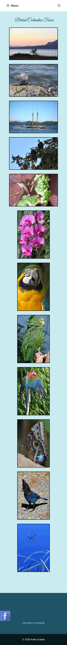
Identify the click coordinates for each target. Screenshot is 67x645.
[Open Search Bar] (59, 5)
